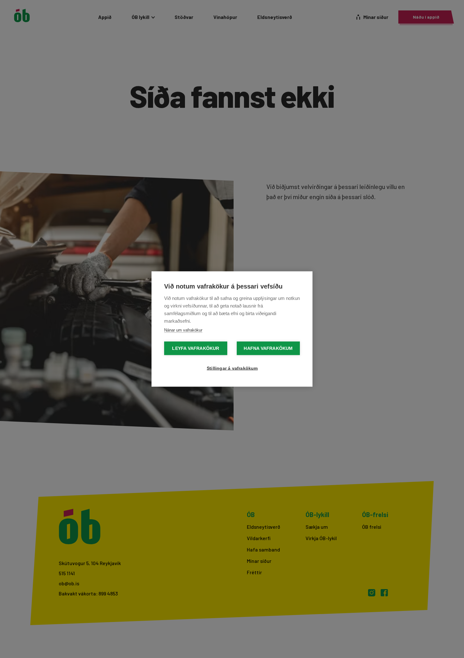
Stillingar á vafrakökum (232, 368)
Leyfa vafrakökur (195, 348)
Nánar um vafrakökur (183, 330)
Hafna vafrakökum (268, 348)
